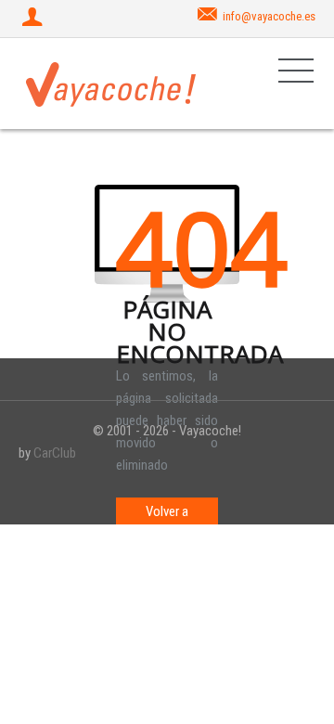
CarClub (54, 453)
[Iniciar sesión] (34, 18)
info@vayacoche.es (269, 16)
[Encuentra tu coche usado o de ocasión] (111, 83)
